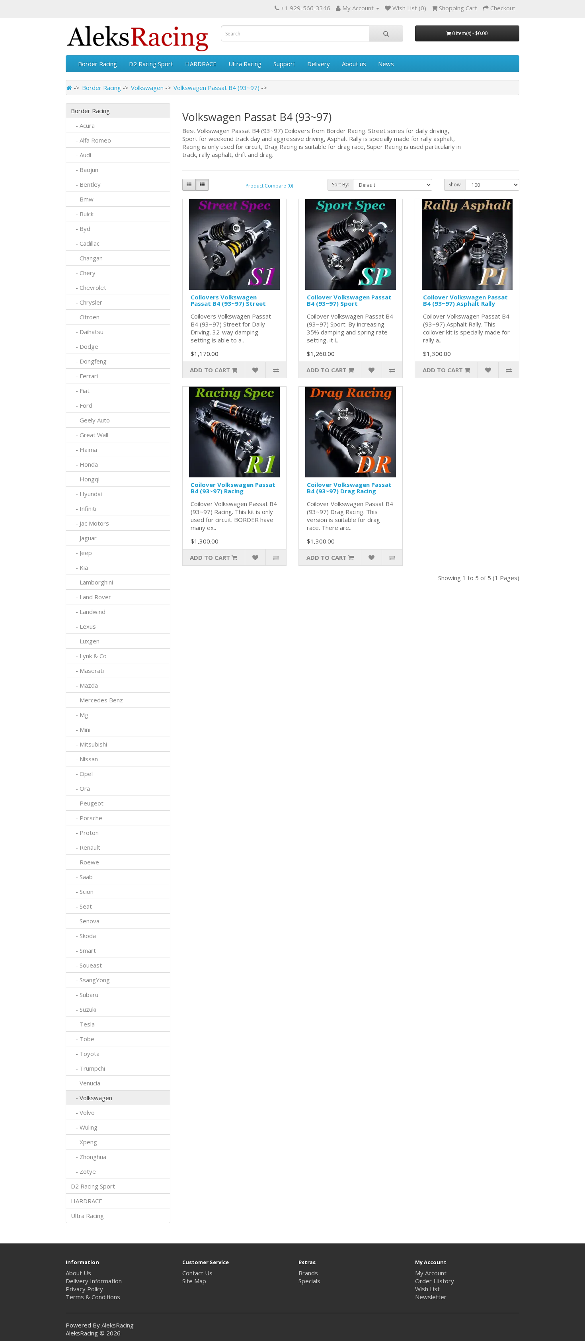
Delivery (318, 64)
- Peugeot (87, 803)
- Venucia (85, 1083)
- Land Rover (91, 597)
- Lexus (83, 626)
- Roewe (85, 862)
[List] (189, 185)
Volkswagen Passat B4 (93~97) (216, 88)
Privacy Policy (84, 1289)
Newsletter (431, 1297)
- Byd (80, 229)
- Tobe (82, 1039)
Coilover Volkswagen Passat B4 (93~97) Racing (233, 488)
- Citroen (85, 317)
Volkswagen (147, 88)
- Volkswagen (91, 1098)
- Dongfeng (89, 361)
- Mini (80, 729)
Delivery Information (94, 1281)
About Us (78, 1273)
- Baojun (84, 170)
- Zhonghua (88, 1157)
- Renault (85, 847)
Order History (434, 1281)
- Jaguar (84, 538)
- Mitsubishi (89, 744)
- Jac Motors (90, 523)
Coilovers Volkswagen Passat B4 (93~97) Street (228, 300)
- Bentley (86, 184)
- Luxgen (85, 641)
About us (354, 64)
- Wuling (84, 1127)
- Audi (81, 155)
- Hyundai (86, 494)
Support (284, 64)
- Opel (82, 774)
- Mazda (84, 685)
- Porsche (86, 818)
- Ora (80, 788)
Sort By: (340, 184)
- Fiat (80, 391)
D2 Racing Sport (151, 64)
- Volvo (83, 1112)
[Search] (386, 33)
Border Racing (97, 64)
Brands (308, 1273)
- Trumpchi (88, 1068)
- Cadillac (85, 243)
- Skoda (83, 936)
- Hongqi (85, 479)
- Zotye (83, 1171)
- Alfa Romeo (91, 140)
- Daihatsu (87, 332)
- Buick (82, 214)
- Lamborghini (92, 582)
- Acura (83, 125)
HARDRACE (200, 64)
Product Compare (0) (269, 185)
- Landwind (88, 612)
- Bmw (82, 199)
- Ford (81, 405)
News (386, 64)
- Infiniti (83, 508)
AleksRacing (117, 1325)
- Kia (79, 567)
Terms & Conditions (93, 1297)
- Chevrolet (88, 287)
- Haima (84, 450)
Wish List (427, 1289)
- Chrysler (86, 302)
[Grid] (202, 185)
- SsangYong (90, 980)
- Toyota (85, 1054)
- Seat (81, 906)
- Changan (87, 258)
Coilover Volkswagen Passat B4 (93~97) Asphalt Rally (465, 300)
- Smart (83, 950)
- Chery (83, 273)
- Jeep (81, 553)
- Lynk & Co (89, 656)
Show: (455, 184)
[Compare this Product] (275, 370)
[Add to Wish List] (255, 370)
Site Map (194, 1281)
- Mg (79, 715)
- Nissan (84, 759)
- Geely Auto (90, 420)
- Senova (85, 921)
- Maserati (87, 670)
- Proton (85, 833)
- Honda (84, 464)
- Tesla (83, 1024)
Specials (309, 1281)
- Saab (82, 877)
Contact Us (197, 1273)
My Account (431, 1273)
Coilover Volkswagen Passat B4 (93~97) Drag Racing (349, 488)
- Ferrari (84, 376)
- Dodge (84, 346)
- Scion (82, 891)
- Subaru (84, 995)
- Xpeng (84, 1142)
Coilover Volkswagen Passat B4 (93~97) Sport (349, 300)
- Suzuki (83, 1009)
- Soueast (87, 965)
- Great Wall (89, 435)
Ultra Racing (244, 64)
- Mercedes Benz (97, 700)
